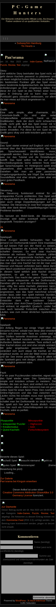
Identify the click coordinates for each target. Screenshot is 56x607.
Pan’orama (14, 57)
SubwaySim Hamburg (29, 43)
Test (19, 65)
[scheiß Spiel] (9, 460)
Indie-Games (36, 61)
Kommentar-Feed (15, 520)
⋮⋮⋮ (5, 38)
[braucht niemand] (29, 460)
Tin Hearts (27, 46)
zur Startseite (9, 506)
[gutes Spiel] (8, 465)
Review (11, 65)
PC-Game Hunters (28, 9)
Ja (1, 227)
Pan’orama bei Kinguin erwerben (18, 481)
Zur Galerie (6, 478)
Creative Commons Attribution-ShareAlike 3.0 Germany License (28, 494)
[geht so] (47, 460)
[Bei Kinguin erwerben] (2, 55)
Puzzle (3, 65)
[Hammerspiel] (26, 465)
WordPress (20, 601)
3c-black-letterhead (36, 601)
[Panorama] (8, 103)
